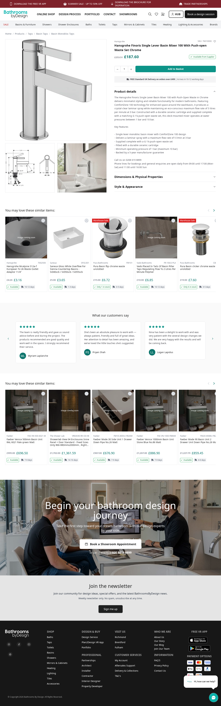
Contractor (87, 675)
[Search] (150, 14)
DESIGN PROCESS (70, 14)
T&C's (118, 675)
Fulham (119, 647)
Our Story (159, 640)
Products (19, 33)
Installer (86, 670)
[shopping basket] (163, 14)
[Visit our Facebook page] (19, 644)
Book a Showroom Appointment (113, 544)
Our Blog (159, 644)
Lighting (51, 673)
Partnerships (89, 660)
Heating (51, 668)
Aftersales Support (125, 665)
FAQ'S (157, 660)
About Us (159, 637)
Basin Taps (42, 33)
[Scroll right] (214, 210)
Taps (30, 33)
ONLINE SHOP (46, 14)
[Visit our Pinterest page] (10, 654)
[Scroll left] (209, 210)
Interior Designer (91, 681)
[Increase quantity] (131, 69)
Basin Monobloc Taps (62, 33)
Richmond (120, 637)
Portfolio (86, 647)
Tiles (49, 678)
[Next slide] (212, 338)
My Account (121, 660)
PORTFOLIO (92, 14)
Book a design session (201, 14)
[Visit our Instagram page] (9, 644)
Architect (86, 665)
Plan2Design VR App (93, 642)
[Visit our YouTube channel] (29, 644)
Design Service (90, 637)
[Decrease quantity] (117, 69)
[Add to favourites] (215, 41)
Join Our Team (162, 648)
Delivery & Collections (126, 670)
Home (8, 33)
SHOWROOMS (128, 14)
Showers (51, 657)
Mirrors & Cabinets (57, 662)
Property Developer (92, 686)
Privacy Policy (161, 665)
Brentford (120, 642)
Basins (50, 652)
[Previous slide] (8, 338)
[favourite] (157, 14)
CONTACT (110, 14)
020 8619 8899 (122, 552)
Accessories (53, 683)
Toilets (50, 647)
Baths (50, 637)
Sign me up (110, 609)
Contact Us (160, 670)
